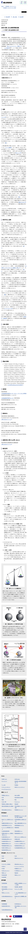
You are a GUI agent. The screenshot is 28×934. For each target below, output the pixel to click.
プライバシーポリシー (6, 787)
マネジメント (17, 801)
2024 (3, 858)
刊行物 (3, 868)
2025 (16, 856)
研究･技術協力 (4, 886)
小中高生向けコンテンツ (19, 870)
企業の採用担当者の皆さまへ (7, 896)
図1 (6, 142)
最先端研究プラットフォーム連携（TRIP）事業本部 (20, 816)
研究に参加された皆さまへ (7, 809)
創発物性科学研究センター (20, 845)
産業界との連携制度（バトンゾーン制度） (20, 884)
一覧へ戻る (14, 16)
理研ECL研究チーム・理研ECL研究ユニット (7, 834)
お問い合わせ (17, 779)
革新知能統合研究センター (7, 839)
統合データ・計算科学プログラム (7, 820)
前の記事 (8, 16)
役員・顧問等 (17, 795)
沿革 (3, 797)
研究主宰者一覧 (5, 815)
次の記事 (21, 16)
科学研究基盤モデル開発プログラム (20, 820)
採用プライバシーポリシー (20, 787)
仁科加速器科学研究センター (7, 393)
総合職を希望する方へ (6, 906)
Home (2, 6)
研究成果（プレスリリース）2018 (9, 7)
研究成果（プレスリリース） (11, 6)
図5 (5, 294)
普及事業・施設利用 (18, 886)
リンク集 (3, 785)
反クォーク (18, 152)
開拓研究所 (17, 827)
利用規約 (16, 785)
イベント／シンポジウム (19, 866)
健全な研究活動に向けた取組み (7, 806)
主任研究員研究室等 (5, 831)
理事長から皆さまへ (5, 795)
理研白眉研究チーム (18, 831)
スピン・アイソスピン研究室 (20, 393)
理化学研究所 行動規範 (19, 797)
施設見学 (16, 872)
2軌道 (5, 318)
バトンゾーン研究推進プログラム (7, 828)
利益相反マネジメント (19, 809)
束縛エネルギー (22, 202)
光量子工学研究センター (6, 847)
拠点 (16, 799)
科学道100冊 (4, 875)
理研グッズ (4, 872)
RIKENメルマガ (18, 916)
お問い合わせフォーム (6, 419)
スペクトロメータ (8, 308)
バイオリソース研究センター (20, 843)
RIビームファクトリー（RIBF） (14, 46)
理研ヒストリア (18, 875)
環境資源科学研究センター (7, 845)
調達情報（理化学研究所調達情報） (20, 782)
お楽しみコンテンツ (5, 870)
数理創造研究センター (19, 833)
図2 (19, 197)
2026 (3, 856)
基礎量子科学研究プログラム (7, 823)
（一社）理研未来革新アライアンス (20, 893)
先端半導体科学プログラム (7, 825)
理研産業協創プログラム (19, 825)
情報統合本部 (17, 839)
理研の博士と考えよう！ (19, 864)
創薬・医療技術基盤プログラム (20, 823)
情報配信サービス (18, 868)
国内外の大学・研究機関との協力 (20, 897)
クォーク (3, 117)
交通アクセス (4, 779)
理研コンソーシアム (5, 892)
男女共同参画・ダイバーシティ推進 (20, 807)
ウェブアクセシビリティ (6, 789)
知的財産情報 (4, 883)
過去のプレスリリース (19, 858)
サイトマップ (4, 781)
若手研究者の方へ (18, 903)
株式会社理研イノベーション (7, 889)
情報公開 (16, 804)
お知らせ (3, 866)
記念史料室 (4, 877)
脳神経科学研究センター (6, 843)
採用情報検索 (4, 903)
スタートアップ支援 (18, 889)
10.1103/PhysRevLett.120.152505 (15, 384)
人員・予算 (4, 801)
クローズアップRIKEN (6, 864)
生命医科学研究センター (6, 841)
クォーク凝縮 (8, 147)
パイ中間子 (7, 48)
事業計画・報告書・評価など (7, 804)
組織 (3, 799)
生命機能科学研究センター (20, 841)
